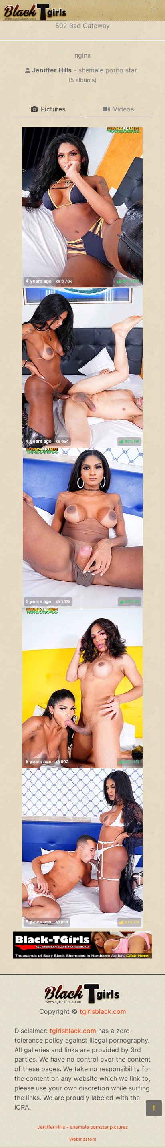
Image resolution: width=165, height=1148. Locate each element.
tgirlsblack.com (103, 1011)
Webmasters (82, 1139)
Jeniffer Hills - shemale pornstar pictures (82, 1127)
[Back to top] (154, 1108)
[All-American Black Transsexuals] (82, 956)
